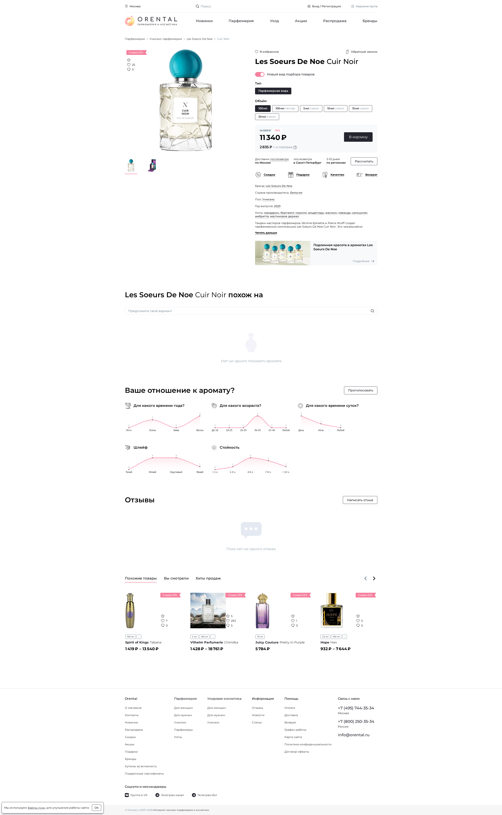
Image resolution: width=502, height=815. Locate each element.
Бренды (370, 21)
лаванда (344, 213)
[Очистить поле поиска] (300, 6)
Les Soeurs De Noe (279, 186)
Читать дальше (266, 232)
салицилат (359, 213)
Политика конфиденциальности (308, 744)
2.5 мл (325, 636)
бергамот (287, 213)
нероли (301, 213)
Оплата (289, 708)
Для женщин (183, 708)
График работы (295, 730)
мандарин (271, 213)
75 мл (260, 636)
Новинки (204, 21)
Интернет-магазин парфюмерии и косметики (181, 809)
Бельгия (296, 192)
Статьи (257, 722)
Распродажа (334, 21)
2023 (277, 206)
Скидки (130, 737)
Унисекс (268, 199)
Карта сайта (293, 737)
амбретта (262, 216)
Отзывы (257, 708)
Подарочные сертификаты (144, 773)
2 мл (194, 636)
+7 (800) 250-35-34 (356, 721)
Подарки (131, 751)
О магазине (133, 708)
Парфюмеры (183, 730)
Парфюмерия (241, 21)
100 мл (130, 636)
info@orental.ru (354, 734)
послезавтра (279, 159)
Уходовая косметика (224, 699)
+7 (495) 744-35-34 (356, 708)
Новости (258, 715)
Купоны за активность (141, 766)
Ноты (178, 737)
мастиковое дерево (284, 216)
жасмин (331, 213)
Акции (301, 21)
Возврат (290, 722)
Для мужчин (183, 715)
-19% (277, 130)
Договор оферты (296, 751)
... (138, 636)
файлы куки (36, 807)
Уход (274, 21)
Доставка (291, 715)
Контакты (131, 715)
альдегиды (316, 213)
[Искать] (372, 310)
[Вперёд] (374, 578)
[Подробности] (295, 147)
